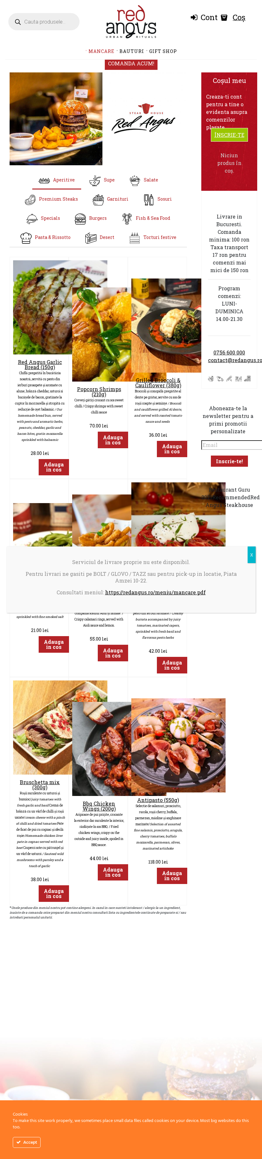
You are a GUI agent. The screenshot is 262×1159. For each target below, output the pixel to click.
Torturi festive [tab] (159, 237)
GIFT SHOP (163, 51)
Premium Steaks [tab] (58, 199)
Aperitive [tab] (64, 180)
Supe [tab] (109, 180)
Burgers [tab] (98, 218)
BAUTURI (131, 51)
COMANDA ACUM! (131, 63)
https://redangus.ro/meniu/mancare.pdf (155, 592)
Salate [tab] (151, 180)
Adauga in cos (54, 467)
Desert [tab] (107, 237)
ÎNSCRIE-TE (229, 134)
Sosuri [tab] (165, 199)
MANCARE (101, 51)
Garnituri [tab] (117, 199)
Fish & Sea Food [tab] (153, 218)
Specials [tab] (50, 218)
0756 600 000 (229, 352)
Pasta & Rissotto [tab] (53, 237)
